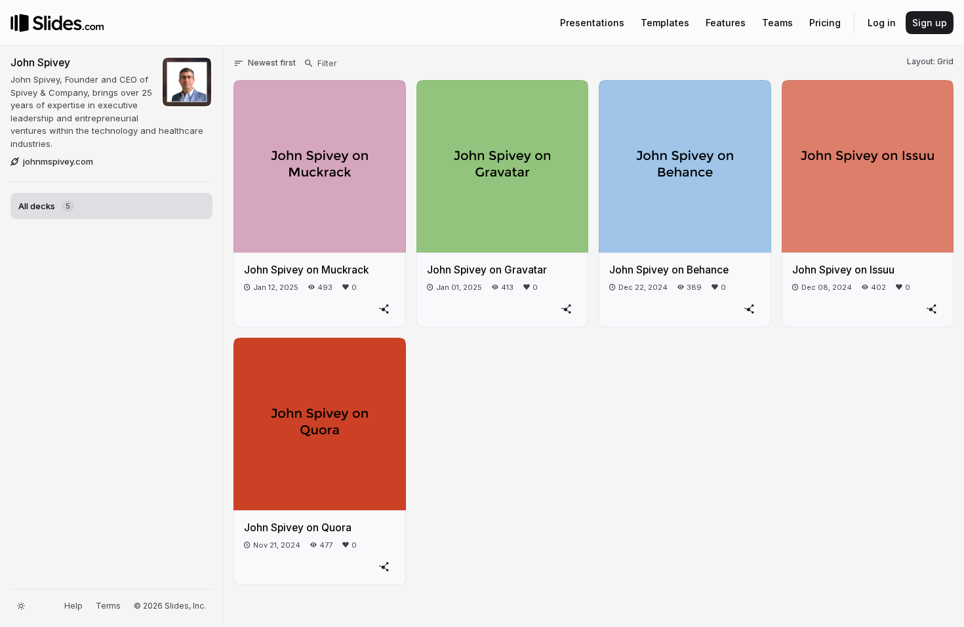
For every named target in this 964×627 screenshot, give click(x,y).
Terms (108, 606)
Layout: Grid (930, 61)
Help (73, 606)
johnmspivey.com (58, 161)
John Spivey (40, 62)
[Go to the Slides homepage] (19, 22)
